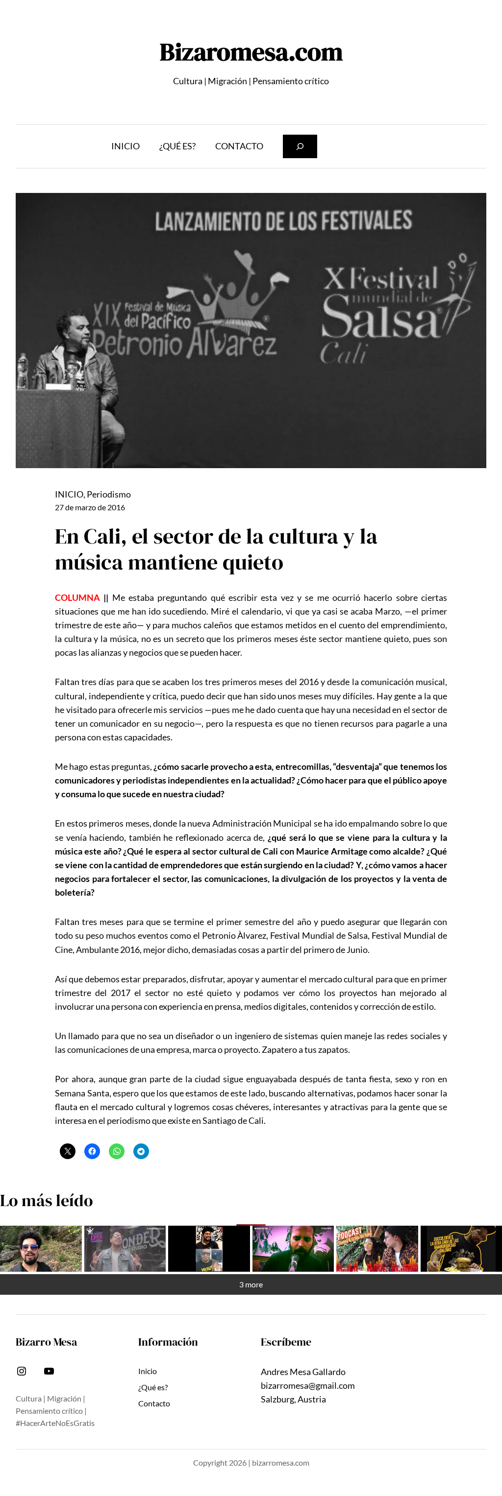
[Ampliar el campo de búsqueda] (300, 147)
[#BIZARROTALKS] (209, 1249)
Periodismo (109, 494)
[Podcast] (377, 1249)
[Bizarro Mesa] (41, 1249)
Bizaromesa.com (251, 51)
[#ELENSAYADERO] (293, 1249)
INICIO (69, 494)
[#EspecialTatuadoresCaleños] (125, 1249)
